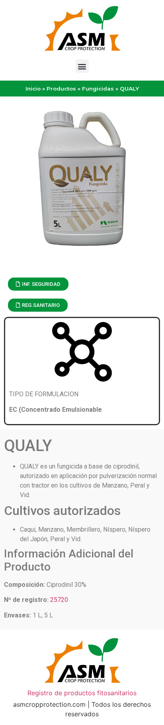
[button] (82, 66)
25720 (59, 600)
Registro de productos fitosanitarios (82, 693)
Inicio (33, 88)
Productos (61, 88)
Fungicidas (98, 88)
